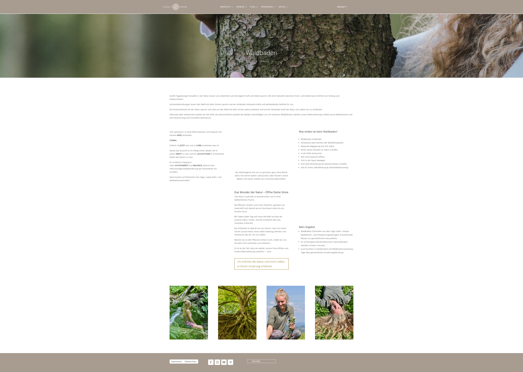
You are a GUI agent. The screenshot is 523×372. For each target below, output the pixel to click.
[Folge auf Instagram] (217, 362)
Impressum (176, 362)
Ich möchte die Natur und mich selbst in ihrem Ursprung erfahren (261, 264)
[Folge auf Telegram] (230, 362)
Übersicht (225, 7)
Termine (240, 7)
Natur (282, 7)
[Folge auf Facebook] (211, 362)
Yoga (252, 7)
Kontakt (341, 7)
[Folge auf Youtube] (224, 362)
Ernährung (267, 7)
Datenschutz (190, 362)
